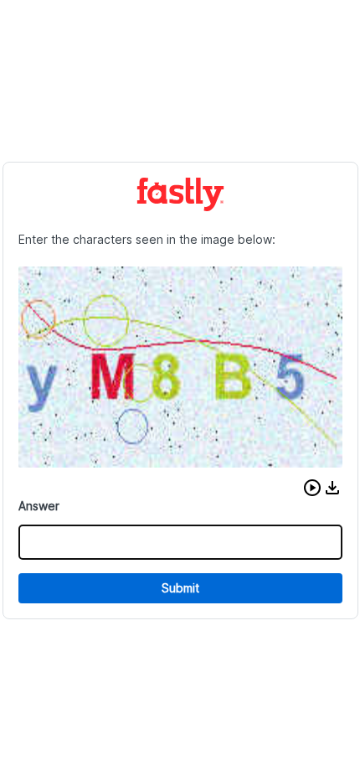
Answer (38, 506)
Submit (180, 588)
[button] (312, 488)
